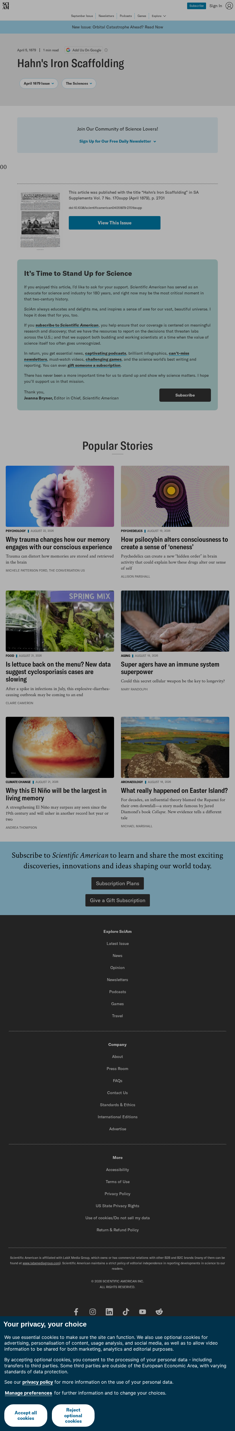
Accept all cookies (26, 1415)
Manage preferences (28, 1393)
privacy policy (37, 1382)
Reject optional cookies (73, 1415)
